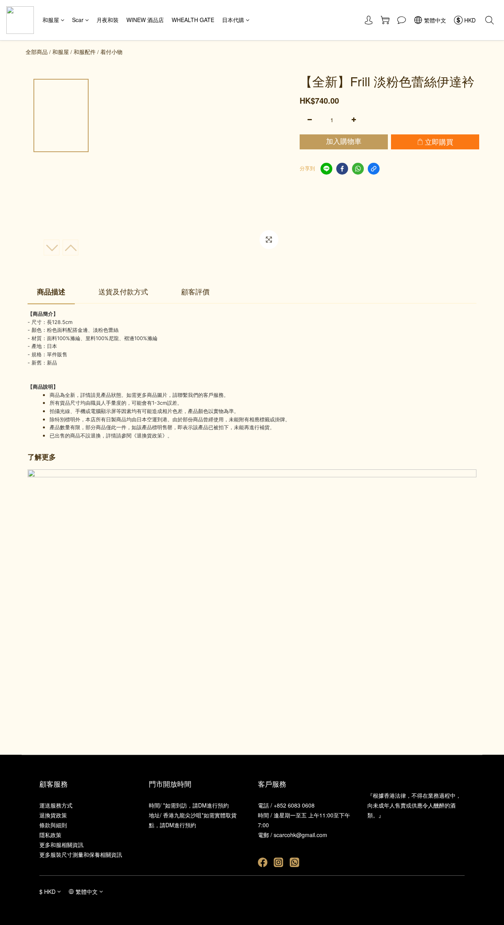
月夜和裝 (107, 20)
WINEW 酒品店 (145, 20)
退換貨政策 (53, 815)
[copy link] (374, 169)
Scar (77, 20)
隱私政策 (50, 835)
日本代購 (233, 20)
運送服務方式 (55, 805)
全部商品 (37, 52)
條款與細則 (53, 825)
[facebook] (342, 169)
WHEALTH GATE (193, 20)
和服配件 (85, 52)
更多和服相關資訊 (61, 845)
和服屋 (51, 20)
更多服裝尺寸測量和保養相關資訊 (80, 854)
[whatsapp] (358, 169)
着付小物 (111, 52)
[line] (326, 169)
